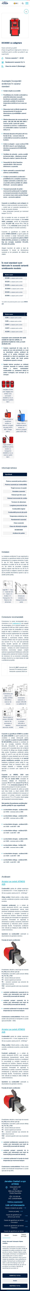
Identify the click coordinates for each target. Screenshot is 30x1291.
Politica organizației (15, 1202)
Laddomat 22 (16, 623)
